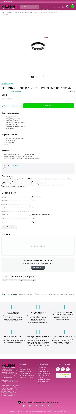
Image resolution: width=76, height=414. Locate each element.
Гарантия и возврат (44, 373)
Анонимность (42, 367)
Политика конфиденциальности (35, 411)
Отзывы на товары (44, 379)
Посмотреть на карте (26, 377)
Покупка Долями (43, 381)
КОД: (66, 91)
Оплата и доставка (44, 371)
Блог (39, 383)
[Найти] (37, 7)
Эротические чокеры (10, 280)
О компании (42, 369)
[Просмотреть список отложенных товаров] (59, 7)
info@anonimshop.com (27, 375)
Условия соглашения (15, 411)
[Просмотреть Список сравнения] (55, 7)
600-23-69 (25, 371)
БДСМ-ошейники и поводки (27, 280)
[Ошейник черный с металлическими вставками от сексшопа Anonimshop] (38, 46)
